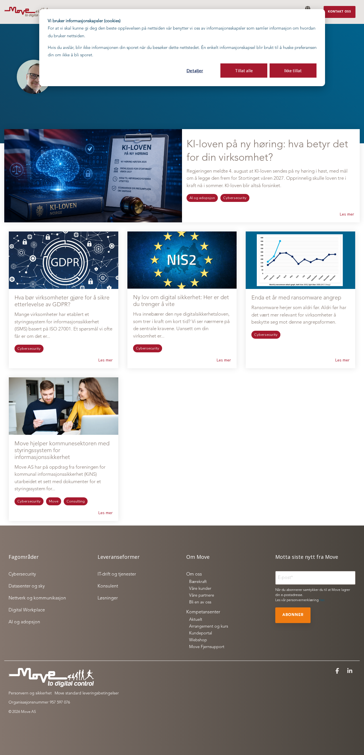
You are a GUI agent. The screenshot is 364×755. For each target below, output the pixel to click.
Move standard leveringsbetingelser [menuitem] (87, 693)
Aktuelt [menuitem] (195, 620)
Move (53, 501)
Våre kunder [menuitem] (200, 589)
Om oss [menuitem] (194, 574)
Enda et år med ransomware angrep (296, 298)
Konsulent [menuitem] (108, 586)
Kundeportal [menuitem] (200, 633)
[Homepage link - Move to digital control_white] (51, 684)
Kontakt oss (339, 11)
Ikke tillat (293, 70)
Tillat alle (244, 70)
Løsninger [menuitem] (108, 598)
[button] (338, 671)
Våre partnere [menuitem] (201, 595)
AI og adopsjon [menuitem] (24, 622)
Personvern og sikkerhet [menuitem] (30, 693)
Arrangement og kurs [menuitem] (208, 626)
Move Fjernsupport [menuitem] (206, 647)
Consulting (76, 501)
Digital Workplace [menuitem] (27, 610)
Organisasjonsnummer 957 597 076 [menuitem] (39, 702)
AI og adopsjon (202, 197)
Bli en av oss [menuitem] (200, 602)
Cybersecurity (235, 197)
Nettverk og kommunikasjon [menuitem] (37, 598)
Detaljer (195, 70)
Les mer (347, 214)
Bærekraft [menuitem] (198, 582)
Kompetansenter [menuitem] (203, 612)
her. (322, 600)
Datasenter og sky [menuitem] (27, 586)
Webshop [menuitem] (198, 640)
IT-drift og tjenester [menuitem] (117, 574)
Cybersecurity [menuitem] (22, 574)
